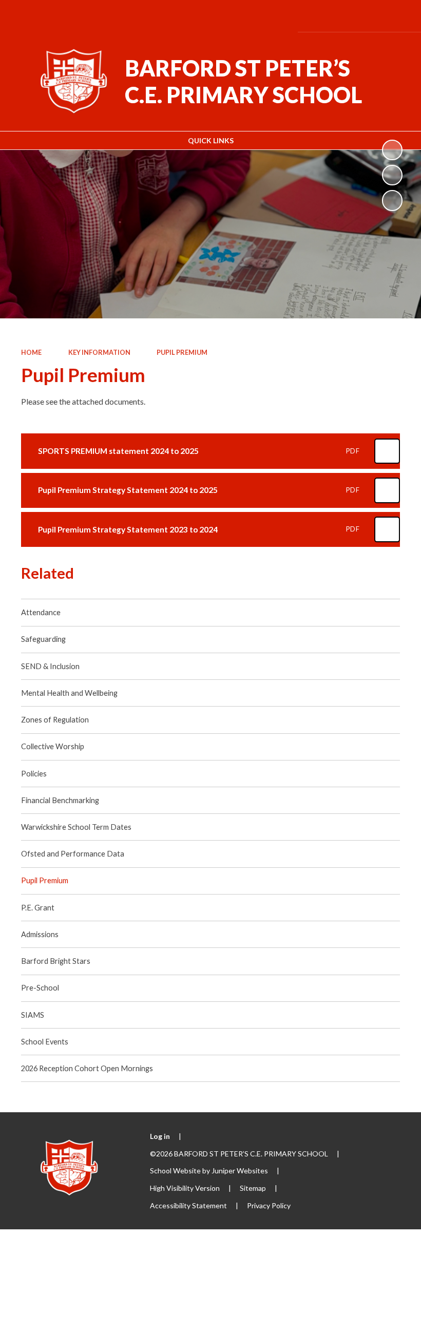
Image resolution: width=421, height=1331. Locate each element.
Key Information (99, 352)
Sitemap (253, 1188)
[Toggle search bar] (368, 16)
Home (31, 352)
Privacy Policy (269, 1205)
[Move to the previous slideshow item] (392, 175)
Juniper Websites (240, 1170)
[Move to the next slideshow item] (392, 200)
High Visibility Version (185, 1188)
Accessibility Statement (188, 1205)
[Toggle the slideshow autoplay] (392, 150)
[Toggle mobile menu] (398, 16)
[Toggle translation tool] (340, 16)
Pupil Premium (182, 352)
